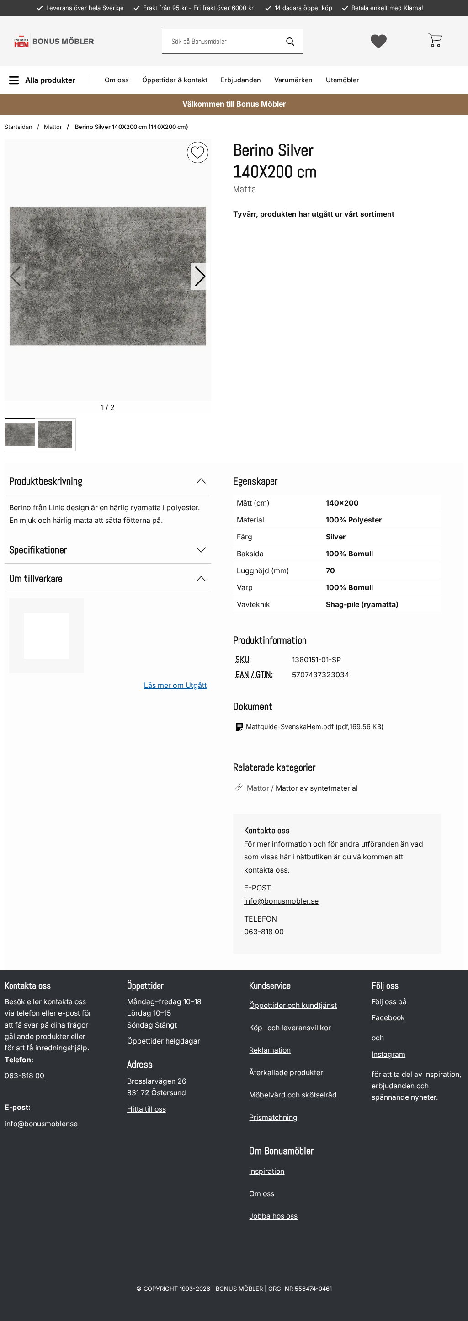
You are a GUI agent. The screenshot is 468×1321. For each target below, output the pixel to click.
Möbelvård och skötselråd (293, 1095)
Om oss (117, 80)
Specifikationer (38, 549)
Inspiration (266, 1171)
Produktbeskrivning (45, 481)
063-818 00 (264, 931)
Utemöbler (342, 80)
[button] (200, 276)
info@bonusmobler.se (281, 901)
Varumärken (293, 80)
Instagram (388, 1054)
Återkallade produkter (286, 1072)
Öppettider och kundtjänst (293, 1005)
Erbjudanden (240, 80)
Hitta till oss (146, 1109)
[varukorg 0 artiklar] (435, 41)
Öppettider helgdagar (163, 1041)
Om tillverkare (36, 578)
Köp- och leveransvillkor (290, 1027)
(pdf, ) (314, 726)
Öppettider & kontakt (174, 80)
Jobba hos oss (273, 1216)
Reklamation (270, 1050)
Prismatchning (273, 1117)
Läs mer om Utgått (175, 685)
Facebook (388, 1018)
